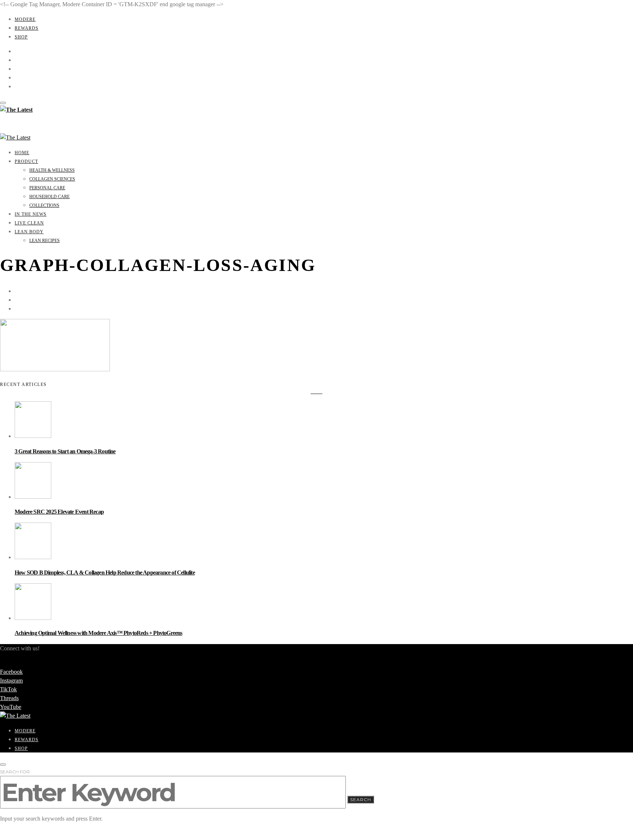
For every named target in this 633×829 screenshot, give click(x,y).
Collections (44, 205)
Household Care (49, 196)
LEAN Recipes (44, 240)
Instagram (11, 680)
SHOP (21, 37)
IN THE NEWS (31, 214)
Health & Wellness (52, 170)
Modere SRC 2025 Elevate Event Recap (59, 512)
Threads (9, 698)
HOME (22, 152)
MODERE (25, 19)
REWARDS (26, 28)
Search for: (15, 771)
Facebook (11, 672)
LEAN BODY (29, 231)
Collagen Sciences (52, 179)
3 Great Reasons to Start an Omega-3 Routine (65, 451)
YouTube (10, 707)
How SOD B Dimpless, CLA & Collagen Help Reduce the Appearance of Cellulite (105, 572)
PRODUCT (26, 161)
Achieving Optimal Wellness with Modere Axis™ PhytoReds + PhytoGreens (98, 633)
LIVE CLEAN (29, 223)
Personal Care (47, 187)
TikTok (8, 689)
